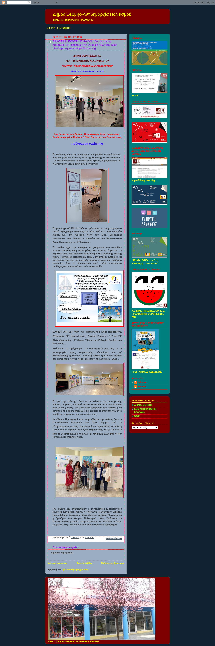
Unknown (142, 382)
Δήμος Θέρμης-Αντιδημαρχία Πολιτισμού (92, 14)
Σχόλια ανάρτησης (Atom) (74, 570)
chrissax (142, 387)
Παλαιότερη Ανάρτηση (112, 563)
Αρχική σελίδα (84, 563)
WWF (137, 416)
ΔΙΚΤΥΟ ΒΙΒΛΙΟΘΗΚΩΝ (59, 28)
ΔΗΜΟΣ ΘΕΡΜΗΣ (143, 405)
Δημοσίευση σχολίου (62, 553)
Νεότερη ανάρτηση (57, 563)
